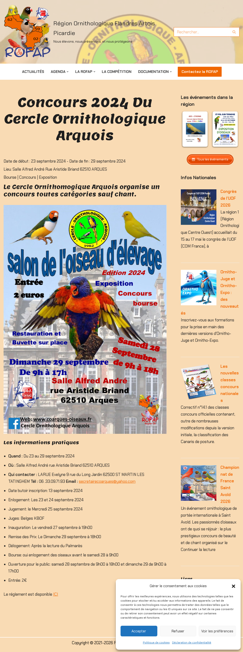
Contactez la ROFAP (200, 71)
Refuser (178, 631)
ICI (55, 594)
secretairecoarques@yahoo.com (107, 481)
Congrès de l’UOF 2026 (228, 198)
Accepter (138, 631)
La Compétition (116, 71)
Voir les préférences (217, 631)
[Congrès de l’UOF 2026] (198, 223)
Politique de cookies (156, 642)
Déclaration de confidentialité (191, 642)
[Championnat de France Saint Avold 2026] (198, 499)
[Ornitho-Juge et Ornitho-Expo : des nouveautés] (198, 303)
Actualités (33, 71)
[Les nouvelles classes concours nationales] (198, 398)
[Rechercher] (234, 32)
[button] (233, 586)
